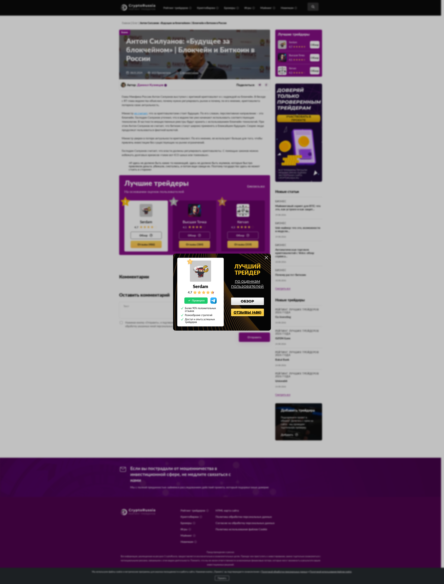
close (266, 257)
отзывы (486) (247, 312)
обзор (247, 301)
